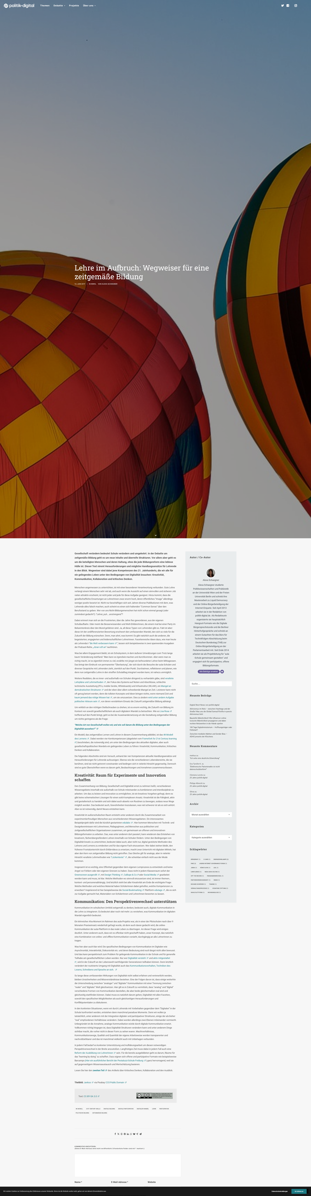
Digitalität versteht (137, 958)
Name (78, 1182)
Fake (193, 863)
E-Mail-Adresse (119, 1182)
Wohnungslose (214, 892)
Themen (45, 5)
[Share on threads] (121, 1133)
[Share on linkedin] (127, 1133)
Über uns (88, 5)
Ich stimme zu (299, 1191)
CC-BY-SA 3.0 (90, 1096)
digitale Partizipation (126, 1109)
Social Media (150, 874)
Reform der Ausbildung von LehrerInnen (94, 1053)
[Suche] (211, 683)
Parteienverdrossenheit (200, 880)
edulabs (126, 822)
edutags (158, 890)
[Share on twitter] (118, 1133)
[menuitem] (45, 5)
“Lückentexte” (117, 857)
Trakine (213, 884)
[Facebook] (289, 5)
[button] (306, 5)
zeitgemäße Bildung (99, 1113)
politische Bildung (82, 1113)
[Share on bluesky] (134, 1133)
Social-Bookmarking (132, 890)
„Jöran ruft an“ (100, 647)
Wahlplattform (197, 892)
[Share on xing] (137, 1133)
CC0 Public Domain (115, 1082)
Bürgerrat (195, 859)
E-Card (207, 859)
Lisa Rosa (164, 711)
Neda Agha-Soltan (212, 872)
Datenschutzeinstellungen (280, 1191)
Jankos (87, 1082)
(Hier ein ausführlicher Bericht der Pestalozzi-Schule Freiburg (114, 1060)
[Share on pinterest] (124, 1133)
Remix (217, 880)
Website (152, 1182)
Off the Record (197, 876)
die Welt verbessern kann (102, 643)
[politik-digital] (19, 6)
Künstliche (205, 867)
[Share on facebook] (115, 1133)
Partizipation (164, 1109)
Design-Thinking (112, 874)
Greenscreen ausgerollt (86, 874)
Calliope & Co (130, 874)
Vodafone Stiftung (220, 888)
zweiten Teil (98, 1070)
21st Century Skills (93, 1109)
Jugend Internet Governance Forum (213, 863)
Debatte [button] (58, 5)
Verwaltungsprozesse (200, 888)
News (93, 284)
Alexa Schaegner (109, 284)
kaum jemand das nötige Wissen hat (92, 697)
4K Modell (79, 1109)
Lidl (216, 867)
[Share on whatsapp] (131, 1133)
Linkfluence (196, 872)
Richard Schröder (198, 884)
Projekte (74, 5)
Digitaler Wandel (143, 1109)
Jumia (194, 867)
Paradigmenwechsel (215, 876)
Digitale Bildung (109, 1109)
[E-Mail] (222, 671)
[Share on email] (140, 1133)
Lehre (154, 1109)
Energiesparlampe (221, 859)
